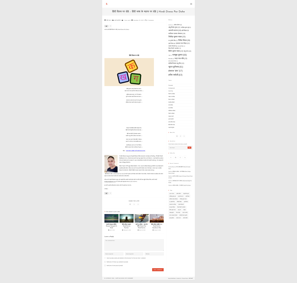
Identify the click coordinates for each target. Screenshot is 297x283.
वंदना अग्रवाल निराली (173, 61)
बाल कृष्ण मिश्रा (181, 46)
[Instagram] (180, 136)
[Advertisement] (134, 43)
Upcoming (170, 91)
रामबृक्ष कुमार (179, 54)
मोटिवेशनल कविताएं (171, 110)
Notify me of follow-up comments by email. (117, 262)
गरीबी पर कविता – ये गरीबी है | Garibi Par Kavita (182, 185)
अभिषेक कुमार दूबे (186, 27)
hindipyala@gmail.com (110, 181)
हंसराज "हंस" (175, 70)
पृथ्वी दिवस (171, 43)
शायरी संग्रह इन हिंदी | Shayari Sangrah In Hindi (111, 226)
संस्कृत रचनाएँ (170, 116)
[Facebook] (177, 136)
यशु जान (187, 51)
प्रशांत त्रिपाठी (172, 46)
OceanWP (130, 278)
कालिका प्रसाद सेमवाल (176, 33)
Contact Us (178, 278)
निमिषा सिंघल (184, 40)
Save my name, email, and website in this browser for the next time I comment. (126, 258)
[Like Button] (106, 26)
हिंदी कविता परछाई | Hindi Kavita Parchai (126, 226)
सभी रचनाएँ (191, 278)
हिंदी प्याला (109, 20)
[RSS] (185, 157)
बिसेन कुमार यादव (175, 51)
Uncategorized (171, 88)
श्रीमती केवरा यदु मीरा (176, 63)
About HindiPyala (171, 278)
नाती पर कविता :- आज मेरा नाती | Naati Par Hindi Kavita (142, 226)
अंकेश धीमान (178, 25)
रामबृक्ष (170, 55)
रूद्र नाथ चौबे (181, 58)
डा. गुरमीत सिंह (173, 40)
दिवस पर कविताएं (171, 99)
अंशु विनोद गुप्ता (174, 27)
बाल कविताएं (170, 107)
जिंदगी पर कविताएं (171, 93)
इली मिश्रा (185, 30)
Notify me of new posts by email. (115, 265)
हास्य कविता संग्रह (171, 122)
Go (189, 147)
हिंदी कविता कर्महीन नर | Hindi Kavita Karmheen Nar (156, 226)
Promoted (170, 85)
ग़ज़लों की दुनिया (171, 127)
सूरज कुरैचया (175, 66)
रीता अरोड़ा (171, 58)
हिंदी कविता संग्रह (171, 124)
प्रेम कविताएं (170, 105)
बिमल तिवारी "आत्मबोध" (174, 48)
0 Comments (150, 20)
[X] (184, 136)
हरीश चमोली (175, 74)
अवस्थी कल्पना (174, 30)
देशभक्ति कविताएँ (171, 102)
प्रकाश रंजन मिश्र (183, 43)
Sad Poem (170, 24)
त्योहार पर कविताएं (171, 96)
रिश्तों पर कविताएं (171, 113)
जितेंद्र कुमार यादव (177, 36)
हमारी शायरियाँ (117, 20)
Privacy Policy (185, 278)
